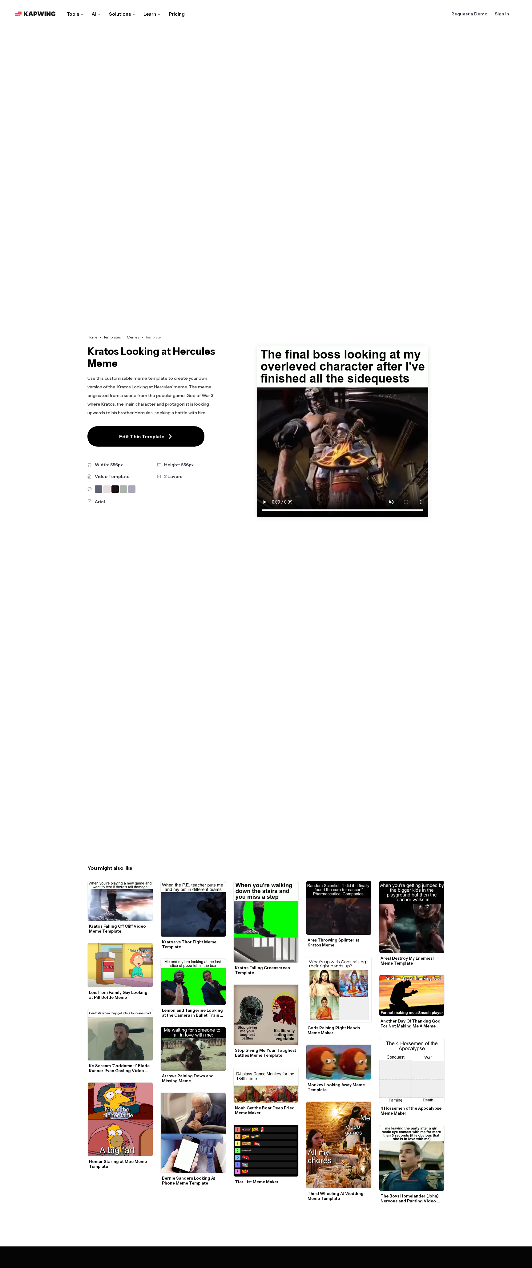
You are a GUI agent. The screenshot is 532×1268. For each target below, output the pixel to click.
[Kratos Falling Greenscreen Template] (266, 921)
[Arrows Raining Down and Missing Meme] (193, 1049)
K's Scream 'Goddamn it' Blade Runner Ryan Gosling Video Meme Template (120, 1068)
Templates (112, 337)
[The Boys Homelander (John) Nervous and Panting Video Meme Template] (411, 1158)
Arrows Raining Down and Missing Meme (188, 1078)
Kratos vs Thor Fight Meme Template (189, 944)
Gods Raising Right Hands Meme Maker (334, 1030)
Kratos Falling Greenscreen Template (263, 970)
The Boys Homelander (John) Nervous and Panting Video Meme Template (410, 1198)
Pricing (177, 14)
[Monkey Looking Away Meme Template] (338, 1062)
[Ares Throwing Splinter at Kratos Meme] (338, 907)
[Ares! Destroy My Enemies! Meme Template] (411, 917)
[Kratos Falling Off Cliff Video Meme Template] (120, 901)
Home (92, 337)
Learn (149, 14)
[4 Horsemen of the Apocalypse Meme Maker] (411, 1070)
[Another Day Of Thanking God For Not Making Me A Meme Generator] (411, 995)
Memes (133, 337)
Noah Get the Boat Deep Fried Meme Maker (265, 1110)
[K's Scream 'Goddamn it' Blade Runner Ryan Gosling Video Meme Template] (120, 1035)
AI (94, 14)
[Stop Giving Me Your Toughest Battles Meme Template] (266, 1015)
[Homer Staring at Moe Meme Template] (120, 1119)
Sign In (502, 14)
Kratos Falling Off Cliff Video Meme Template (118, 929)
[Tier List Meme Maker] (266, 1151)
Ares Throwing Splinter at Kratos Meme (334, 942)
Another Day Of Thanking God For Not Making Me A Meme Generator (411, 1023)
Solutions (120, 14)
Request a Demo (469, 14)
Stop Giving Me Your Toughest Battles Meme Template (266, 1053)
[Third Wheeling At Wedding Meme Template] (338, 1145)
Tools (72, 14)
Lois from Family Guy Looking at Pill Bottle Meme (118, 995)
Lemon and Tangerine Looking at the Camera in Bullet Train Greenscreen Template (193, 1013)
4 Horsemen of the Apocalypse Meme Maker (411, 1111)
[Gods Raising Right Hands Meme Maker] (338, 990)
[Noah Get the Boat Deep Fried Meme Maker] (266, 1085)
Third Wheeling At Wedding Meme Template (336, 1196)
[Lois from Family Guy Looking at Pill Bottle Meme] (120, 965)
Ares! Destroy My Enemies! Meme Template (408, 961)
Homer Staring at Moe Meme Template (118, 1164)
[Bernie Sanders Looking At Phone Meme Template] (193, 1133)
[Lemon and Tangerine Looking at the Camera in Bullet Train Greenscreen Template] (193, 982)
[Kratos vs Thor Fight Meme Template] (193, 909)
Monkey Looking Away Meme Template (337, 1087)
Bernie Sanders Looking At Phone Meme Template (189, 1180)
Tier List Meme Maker (257, 1181)
